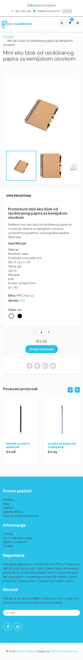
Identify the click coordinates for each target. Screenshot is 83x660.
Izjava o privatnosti (15, 542)
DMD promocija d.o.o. (63, 651)
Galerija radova (12, 511)
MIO (22, 300)
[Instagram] (17, 627)
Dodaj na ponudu (41, 349)
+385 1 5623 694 (23, 11)
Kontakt (8, 546)
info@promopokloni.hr (48, 11)
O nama (8, 534)
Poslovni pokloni (26, 651)
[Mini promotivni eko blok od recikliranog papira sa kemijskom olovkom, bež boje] (41, 113)
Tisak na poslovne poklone (20, 515)
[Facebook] (8, 627)
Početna (8, 36)
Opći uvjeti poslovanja (17, 538)
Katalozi (8, 507)
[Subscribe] (75, 613)
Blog (6, 503)
